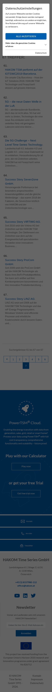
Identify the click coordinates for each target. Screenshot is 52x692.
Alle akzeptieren (26, 36)
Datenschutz (41, 53)
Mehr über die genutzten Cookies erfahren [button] (20, 44)
